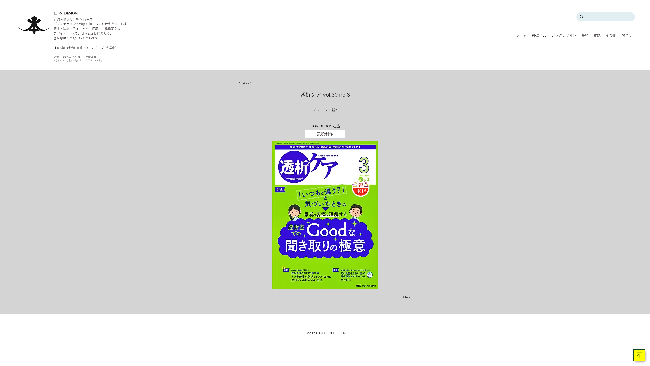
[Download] (639, 355)
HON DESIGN (66, 13)
